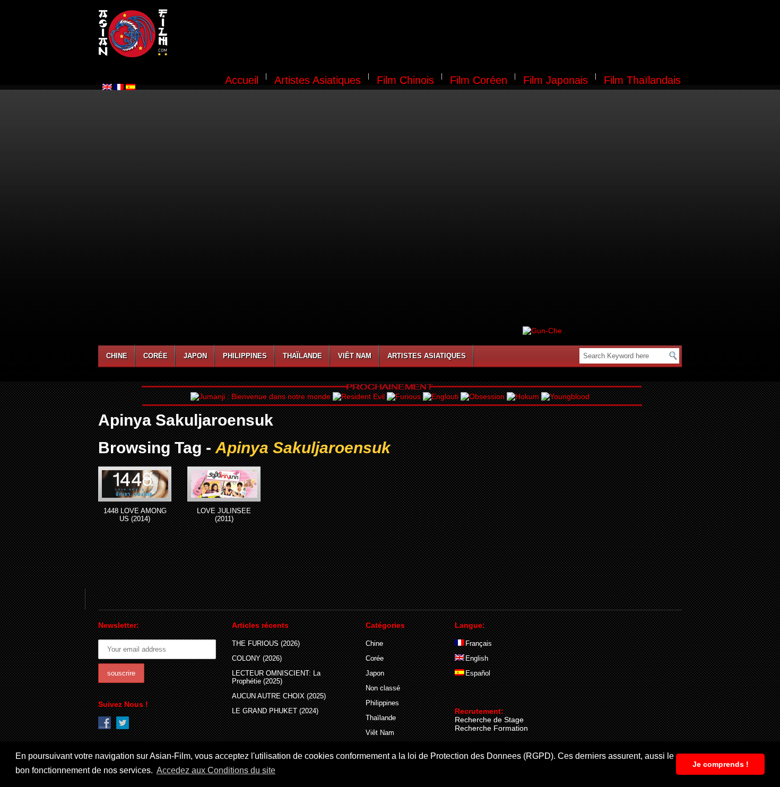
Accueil (241, 80)
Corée (155, 356)
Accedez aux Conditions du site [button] (216, 770)
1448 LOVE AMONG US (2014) (135, 515)
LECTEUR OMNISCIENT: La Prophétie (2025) (276, 677)
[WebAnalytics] (476, 695)
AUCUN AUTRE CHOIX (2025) (279, 696)
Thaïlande (302, 356)
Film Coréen (478, 80)
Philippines (245, 356)
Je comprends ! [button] (720, 764)
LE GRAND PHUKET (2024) (275, 711)
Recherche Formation (491, 728)
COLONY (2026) (257, 658)
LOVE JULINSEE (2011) (224, 515)
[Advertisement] (431, 35)
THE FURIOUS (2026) (266, 643)
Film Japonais (555, 80)
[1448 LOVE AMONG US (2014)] (134, 483)
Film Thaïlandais (642, 80)
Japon (195, 356)
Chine (116, 356)
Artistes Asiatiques (317, 80)
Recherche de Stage (489, 719)
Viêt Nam (354, 356)
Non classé (383, 688)
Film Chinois (405, 80)
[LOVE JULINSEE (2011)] (224, 483)
